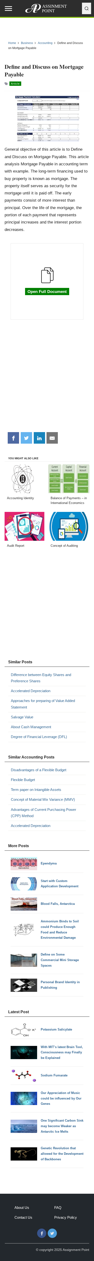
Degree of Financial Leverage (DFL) (39, 737)
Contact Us (23, 1217)
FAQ (57, 1207)
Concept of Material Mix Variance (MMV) (43, 799)
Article (15, 83)
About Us (21, 1207)
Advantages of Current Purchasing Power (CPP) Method (43, 813)
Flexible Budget (23, 780)
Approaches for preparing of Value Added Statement (43, 704)
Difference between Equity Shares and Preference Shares (41, 678)
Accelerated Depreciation (30, 691)
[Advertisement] (47, 378)
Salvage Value (22, 717)
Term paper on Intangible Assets (36, 790)
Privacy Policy (65, 1217)
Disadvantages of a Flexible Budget (38, 770)
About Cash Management (31, 727)
